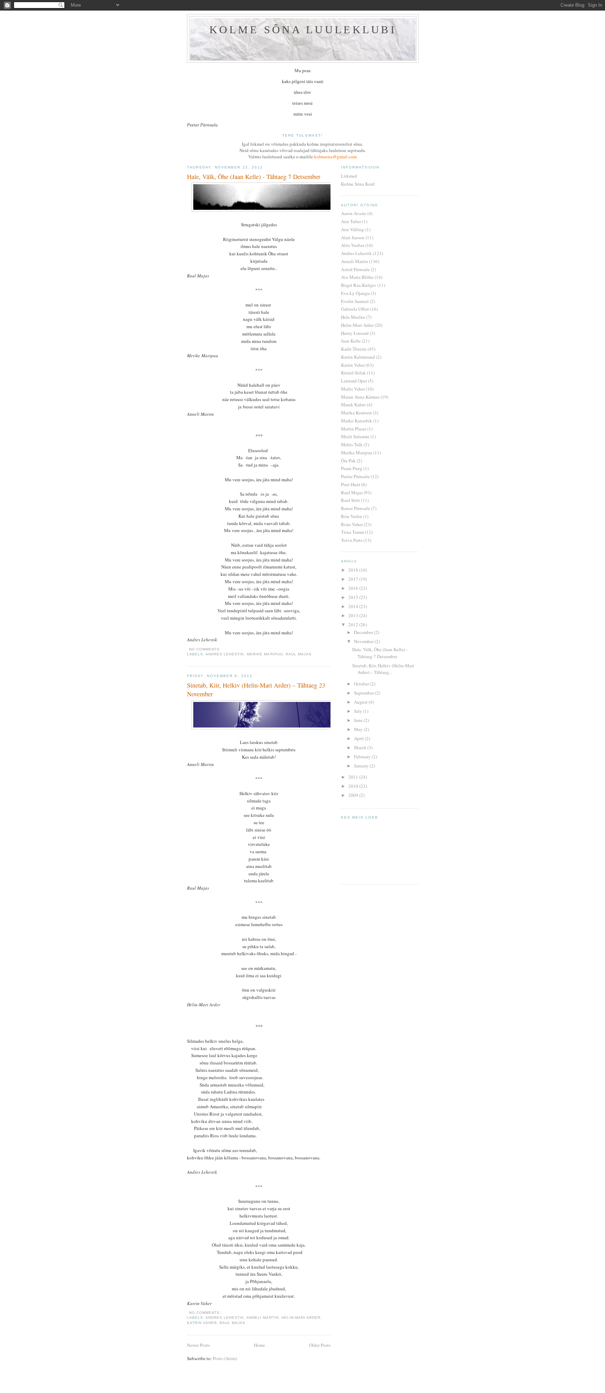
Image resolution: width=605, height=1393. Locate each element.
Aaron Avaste (353, 213)
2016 (353, 588)
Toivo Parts (351, 540)
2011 (353, 777)
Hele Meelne (353, 317)
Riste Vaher (352, 524)
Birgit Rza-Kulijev (358, 285)
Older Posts (320, 1345)
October (362, 684)
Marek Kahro (353, 404)
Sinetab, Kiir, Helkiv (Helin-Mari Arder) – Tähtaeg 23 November (256, 689)
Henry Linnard (355, 333)
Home (259, 1345)
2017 (353, 579)
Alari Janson (352, 237)
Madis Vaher (353, 389)
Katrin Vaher (202, 1323)
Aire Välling (352, 229)
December (364, 632)
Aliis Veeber (352, 245)
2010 (353, 786)
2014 (353, 606)
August (361, 702)
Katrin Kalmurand (358, 357)
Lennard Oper (354, 381)
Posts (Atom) (225, 1358)
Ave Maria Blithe (357, 277)
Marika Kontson (356, 412)
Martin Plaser (353, 429)
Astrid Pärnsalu (355, 269)
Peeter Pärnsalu (355, 476)
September (364, 693)
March (360, 747)
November (364, 641)
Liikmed (349, 176)
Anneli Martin (262, 1317)
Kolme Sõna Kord (358, 184)
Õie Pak (348, 460)
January (362, 766)
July (358, 711)
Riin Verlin (351, 516)
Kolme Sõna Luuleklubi (302, 29)
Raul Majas (299, 654)
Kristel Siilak (353, 373)
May (359, 729)
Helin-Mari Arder (300, 1317)
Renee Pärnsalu (355, 508)
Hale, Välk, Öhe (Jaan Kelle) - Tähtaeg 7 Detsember (253, 176)
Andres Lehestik (225, 654)
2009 (353, 795)
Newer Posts (198, 1345)
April (359, 738)
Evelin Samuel (355, 301)
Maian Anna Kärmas (360, 397)
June (359, 720)
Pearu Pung (351, 468)
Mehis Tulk (352, 444)
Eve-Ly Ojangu (355, 293)
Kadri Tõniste (354, 349)
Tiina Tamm (352, 532)
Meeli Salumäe (355, 436)
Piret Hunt (350, 484)
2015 (353, 597)
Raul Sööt (350, 500)
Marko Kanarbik (356, 421)
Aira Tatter (351, 221)
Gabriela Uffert (355, 309)
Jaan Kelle (351, 341)
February (363, 756)
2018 (353, 570)
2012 (353, 624)
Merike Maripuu (265, 654)
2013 (353, 615)
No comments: (205, 649)
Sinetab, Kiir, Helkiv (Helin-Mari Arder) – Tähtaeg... (383, 669)
